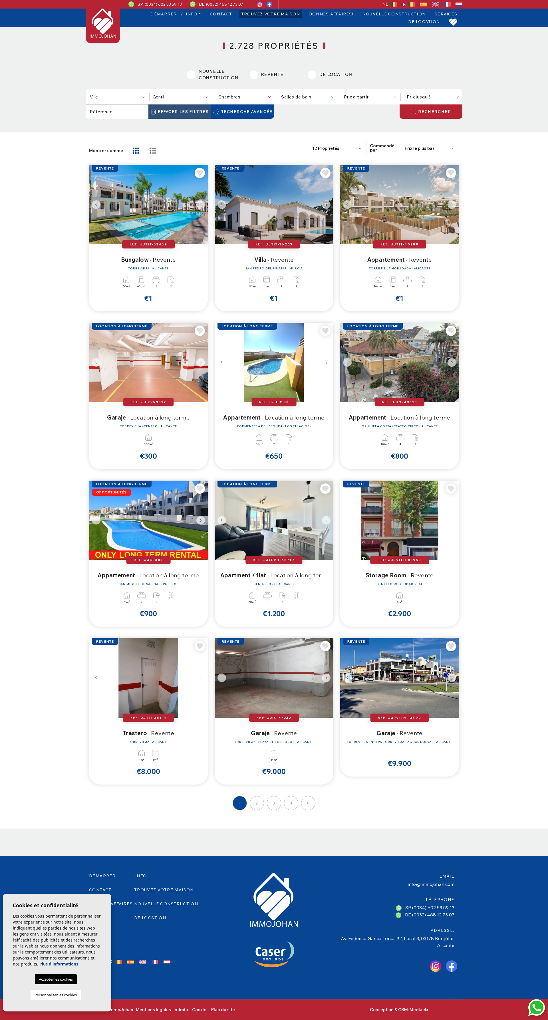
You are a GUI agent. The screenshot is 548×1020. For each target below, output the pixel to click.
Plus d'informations (58, 964)
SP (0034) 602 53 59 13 (160, 4)
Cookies (200, 1009)
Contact (221, 14)
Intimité (182, 1009)
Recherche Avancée (246, 111)
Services (446, 14)
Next (202, 204)
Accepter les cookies (56, 979)
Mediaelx (419, 1009)
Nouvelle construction (394, 14)
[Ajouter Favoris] (200, 173)
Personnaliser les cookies (56, 994)
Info (191, 14)
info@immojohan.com (431, 884)
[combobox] (117, 96)
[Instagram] (260, 4)
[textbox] (118, 97)
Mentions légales (153, 1009)
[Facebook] (269, 4)
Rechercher (434, 111)
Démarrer (163, 14)
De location (424, 21)
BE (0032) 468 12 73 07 (221, 4)
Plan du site (223, 1009)
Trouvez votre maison (270, 14)
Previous (94, 204)
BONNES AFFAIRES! (331, 14)
